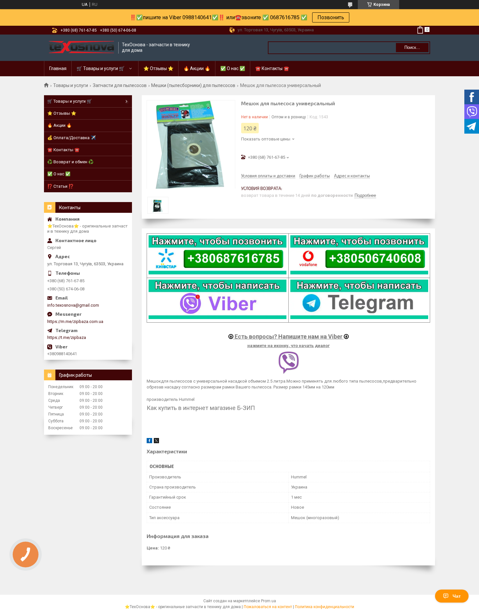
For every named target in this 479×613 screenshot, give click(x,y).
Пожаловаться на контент (268, 607)
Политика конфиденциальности (324, 607)
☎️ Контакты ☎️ (272, 68)
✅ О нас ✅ (232, 68)
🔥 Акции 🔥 (196, 68)
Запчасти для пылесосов (120, 85)
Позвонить (330, 17)
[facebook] (149, 441)
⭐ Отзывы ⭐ (158, 68)
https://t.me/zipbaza (66, 337)
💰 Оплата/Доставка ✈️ (71, 137)
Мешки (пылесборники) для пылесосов (193, 85)
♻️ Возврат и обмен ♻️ (70, 161)
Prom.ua (268, 601)
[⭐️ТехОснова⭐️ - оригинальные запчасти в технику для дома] (81, 47)
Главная (57, 68)
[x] (156, 441)
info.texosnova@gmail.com (73, 305)
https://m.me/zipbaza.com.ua (75, 321)
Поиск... (412, 47)
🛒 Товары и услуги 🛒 (100, 68)
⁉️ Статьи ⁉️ (60, 186)
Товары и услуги (70, 85)
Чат (457, 596)
